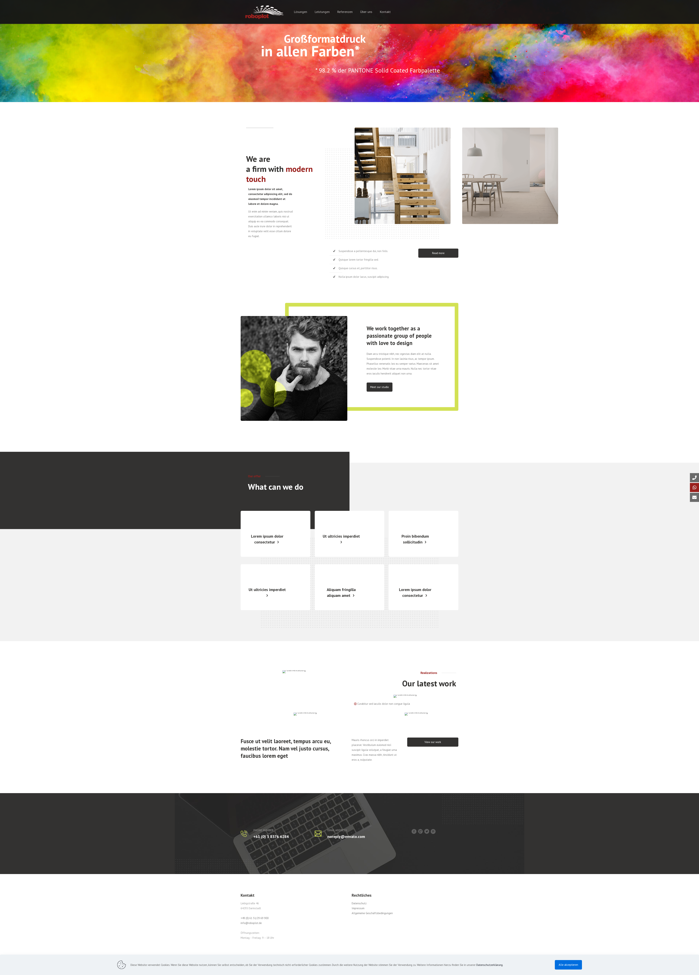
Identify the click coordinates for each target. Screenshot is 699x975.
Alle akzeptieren (568, 964)
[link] (294, 671)
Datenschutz (359, 903)
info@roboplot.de (251, 923)
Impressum (358, 908)
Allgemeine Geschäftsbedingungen (372, 913)
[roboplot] (264, 12)
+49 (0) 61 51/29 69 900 (254, 918)
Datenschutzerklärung (489, 965)
